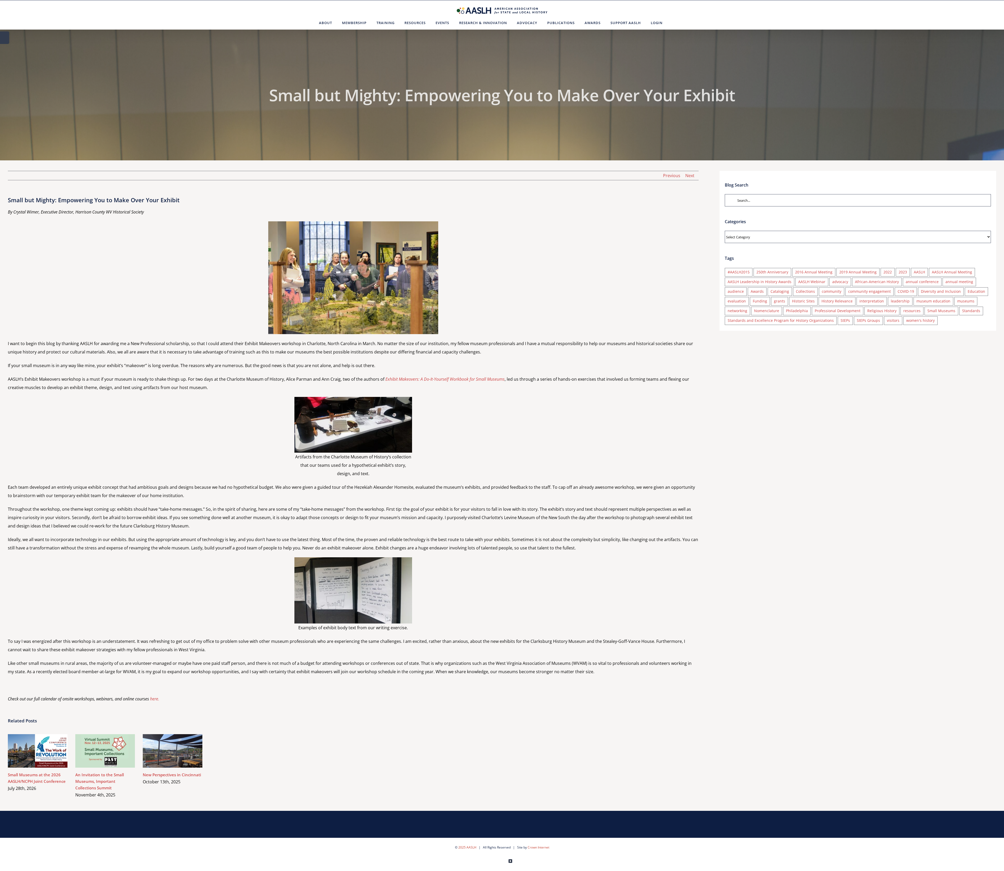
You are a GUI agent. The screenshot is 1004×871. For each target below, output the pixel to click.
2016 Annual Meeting (813, 271)
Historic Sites (803, 301)
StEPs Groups (868, 320)
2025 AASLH (467, 847)
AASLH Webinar (811, 281)
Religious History (882, 310)
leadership (900, 301)
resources (912, 310)
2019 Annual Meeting (858, 271)
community (831, 291)
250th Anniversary (772, 271)
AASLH (919, 271)
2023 (903, 271)
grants (779, 301)
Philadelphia (797, 310)
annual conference (922, 281)
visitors (893, 320)
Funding (760, 301)
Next (689, 175)
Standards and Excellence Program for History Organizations (781, 320)
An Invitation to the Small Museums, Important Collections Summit (98, 751)
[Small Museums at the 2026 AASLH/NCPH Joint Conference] (37, 751)
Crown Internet (538, 847)
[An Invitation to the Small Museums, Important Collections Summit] (105, 751)
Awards (757, 291)
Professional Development (837, 310)
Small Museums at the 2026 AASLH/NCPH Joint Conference (30, 751)
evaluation (737, 301)
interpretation (871, 301)
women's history (920, 320)
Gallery (45, 751)
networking (737, 310)
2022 (887, 271)
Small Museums (941, 310)
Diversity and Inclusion (941, 291)
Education (976, 291)
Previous (671, 175)
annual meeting (959, 281)
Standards (971, 310)
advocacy (840, 281)
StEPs (845, 320)
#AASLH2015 (739, 271)
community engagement (869, 291)
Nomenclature (766, 310)
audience (736, 291)
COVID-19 (906, 291)
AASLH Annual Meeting (952, 271)
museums (965, 301)
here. (154, 699)
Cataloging (780, 291)
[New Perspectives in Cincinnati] (172, 751)
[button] (673, 22)
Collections (805, 291)
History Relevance (837, 301)
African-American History (877, 281)
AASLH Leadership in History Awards (759, 281)
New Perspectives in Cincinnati (165, 751)
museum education (933, 301)
